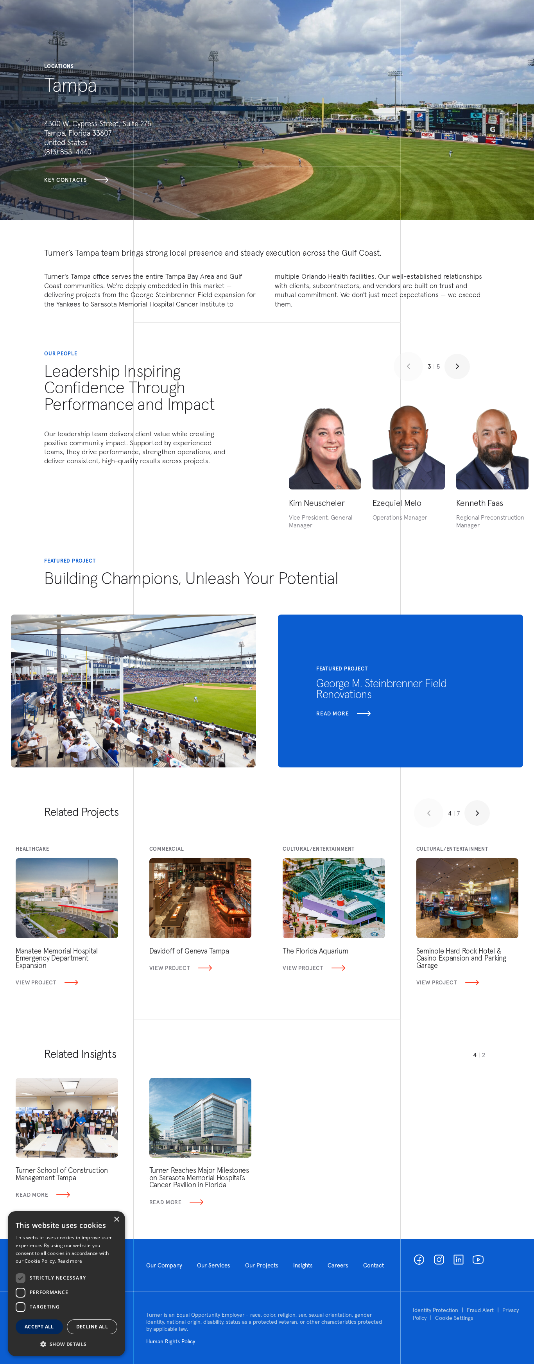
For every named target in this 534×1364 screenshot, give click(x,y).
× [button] (116, 1219)
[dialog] (66, 1283)
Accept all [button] (39, 1326)
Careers (338, 1265)
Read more (332, 713)
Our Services (213, 1265)
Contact (373, 1265)
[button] (66, 1343)
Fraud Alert (480, 1310)
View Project (36, 982)
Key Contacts (65, 179)
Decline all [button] (92, 1326)
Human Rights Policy (170, 1341)
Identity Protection (435, 1310)
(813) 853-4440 (67, 151)
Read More (32, 1194)
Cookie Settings (454, 1317)
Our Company (164, 1265)
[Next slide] (457, 366)
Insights (303, 1265)
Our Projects (261, 1265)
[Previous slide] (408, 366)
